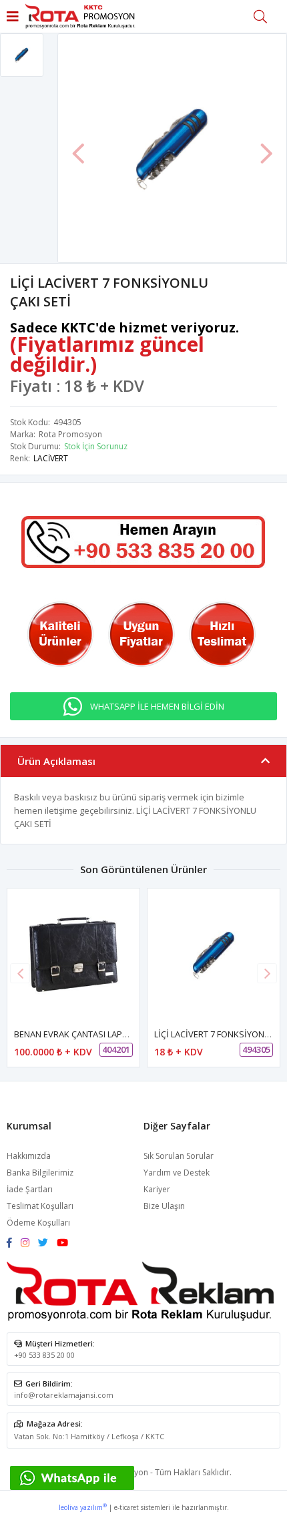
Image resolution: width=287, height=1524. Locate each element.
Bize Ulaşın (164, 1206)
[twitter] (46, 1243)
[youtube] (66, 1243)
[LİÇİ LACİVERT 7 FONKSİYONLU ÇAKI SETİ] (214, 954)
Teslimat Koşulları (40, 1206)
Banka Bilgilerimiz (40, 1172)
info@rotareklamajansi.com (63, 1395)
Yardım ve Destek (177, 1172)
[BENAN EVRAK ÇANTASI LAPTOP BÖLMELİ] (73, 954)
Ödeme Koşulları (38, 1222)
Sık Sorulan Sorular (179, 1156)
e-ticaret (126, 1507)
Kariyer (157, 1189)
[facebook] (13, 1243)
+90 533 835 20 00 (44, 1355)
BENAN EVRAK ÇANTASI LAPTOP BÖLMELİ (95, 1034)
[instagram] (28, 1243)
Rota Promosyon (70, 434)
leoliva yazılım (83, 1507)
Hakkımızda (29, 1156)
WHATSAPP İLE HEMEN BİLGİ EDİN (157, 706)
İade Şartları (30, 1189)
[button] (267, 973)
